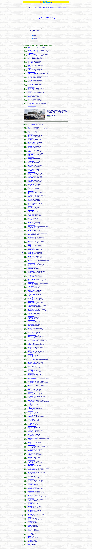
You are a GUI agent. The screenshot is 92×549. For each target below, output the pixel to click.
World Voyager (31, 155)
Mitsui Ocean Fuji (31, 87)
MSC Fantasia (30, 287)
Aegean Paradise (31, 484)
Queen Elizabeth (31, 248)
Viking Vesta (30, 169)
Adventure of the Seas (32, 310)
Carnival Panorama (31, 472)
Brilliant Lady (30, 317)
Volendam (30, 273)
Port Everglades (44, 7)
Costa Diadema (31, 491)
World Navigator (31, 157)
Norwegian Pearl (31, 339)
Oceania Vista (30, 140)
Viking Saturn (30, 173)
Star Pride (30, 207)
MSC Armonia (30, 502)
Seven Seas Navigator (32, 128)
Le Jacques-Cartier (31, 142)
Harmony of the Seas (32, 311)
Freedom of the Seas (32, 466)
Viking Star (30, 185)
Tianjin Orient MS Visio (32, 407)
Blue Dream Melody (32, 519)
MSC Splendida (31, 286)
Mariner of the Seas (32, 377)
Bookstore (64, 7)
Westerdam (30, 313)
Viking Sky (30, 181)
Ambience (30, 303)
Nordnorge (30, 538)
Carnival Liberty (31, 441)
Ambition (29, 272)
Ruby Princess (30, 443)
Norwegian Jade (31, 347)
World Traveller (31, 154)
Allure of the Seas (31, 340)
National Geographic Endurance (34, 51)
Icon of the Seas (31, 233)
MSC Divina (30, 358)
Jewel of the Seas (31, 320)
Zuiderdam (30, 314)
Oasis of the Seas (31, 364)
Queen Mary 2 (30, 188)
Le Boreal (30, 220)
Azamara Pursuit (31, 201)
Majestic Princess (31, 352)
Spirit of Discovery (31, 184)
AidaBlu (29, 529)
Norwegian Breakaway (32, 403)
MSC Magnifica (31, 379)
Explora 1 (29, 97)
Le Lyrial (29, 208)
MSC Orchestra (31, 422)
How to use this (34, 23)
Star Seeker (30, 199)
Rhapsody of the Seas (32, 438)
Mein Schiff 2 (30, 412)
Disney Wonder (31, 192)
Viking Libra (30, 168)
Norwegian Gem (31, 336)
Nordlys (29, 536)
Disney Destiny (31, 135)
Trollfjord (29, 534)
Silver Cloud (30, 95)
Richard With (30, 537)
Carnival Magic (31, 480)
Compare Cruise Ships (58, 7)
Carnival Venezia (31, 514)
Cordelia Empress (31, 510)
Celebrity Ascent (31, 246)
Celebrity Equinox (31, 252)
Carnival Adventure (31, 329)
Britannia (29, 388)
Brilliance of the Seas (32, 337)
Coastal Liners (33, 7)
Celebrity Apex (30, 222)
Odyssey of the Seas (32, 401)
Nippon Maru (30, 138)
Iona (29, 476)
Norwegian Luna (31, 239)
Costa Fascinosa (31, 442)
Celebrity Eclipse (31, 256)
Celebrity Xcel (30, 245)
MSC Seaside (30, 461)
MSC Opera (30, 522)
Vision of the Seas (31, 451)
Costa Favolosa (31, 450)
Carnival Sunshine (31, 508)
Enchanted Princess (32, 363)
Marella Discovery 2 (32, 430)
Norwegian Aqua (31, 241)
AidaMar (29, 525)
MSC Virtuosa (30, 420)
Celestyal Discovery (32, 521)
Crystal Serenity (31, 53)
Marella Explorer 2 (31, 367)
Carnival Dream (31, 474)
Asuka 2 (29, 150)
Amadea (29, 162)
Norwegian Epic (31, 394)
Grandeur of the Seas (32, 468)
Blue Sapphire (30, 195)
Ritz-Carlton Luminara (32, 47)
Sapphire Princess (31, 292)
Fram (29, 447)
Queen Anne (30, 269)
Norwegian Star (31, 351)
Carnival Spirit (30, 298)
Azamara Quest (31, 214)
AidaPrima (30, 489)
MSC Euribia (30, 411)
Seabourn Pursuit (31, 70)
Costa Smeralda (31, 493)
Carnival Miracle (31, 291)
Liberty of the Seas (31, 359)
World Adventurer (31, 151)
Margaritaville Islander (32, 383)
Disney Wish (30, 134)
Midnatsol (30, 533)
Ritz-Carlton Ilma (31, 49)
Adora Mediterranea (32, 324)
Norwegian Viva (31, 237)
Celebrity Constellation (32, 250)
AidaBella (29, 517)
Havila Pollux (30, 427)
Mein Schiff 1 (30, 415)
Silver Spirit (30, 77)
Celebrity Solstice (31, 253)
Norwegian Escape (31, 385)
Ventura (29, 409)
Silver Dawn (30, 91)
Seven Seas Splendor (32, 74)
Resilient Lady (30, 322)
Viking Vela (30, 170)
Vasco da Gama (31, 242)
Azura (29, 397)
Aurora (29, 366)
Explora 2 (29, 96)
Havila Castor (30, 431)
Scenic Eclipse (30, 69)
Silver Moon (30, 89)
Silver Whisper (30, 82)
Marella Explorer (31, 321)
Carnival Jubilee (31, 479)
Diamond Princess (31, 290)
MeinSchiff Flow (31, 282)
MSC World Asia (31, 275)
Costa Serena (30, 457)
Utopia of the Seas (31, 279)
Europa (29, 100)
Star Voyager (30, 354)
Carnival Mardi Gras (32, 488)
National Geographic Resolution (34, 50)
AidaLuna (30, 515)
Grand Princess (31, 316)
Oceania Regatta (31, 197)
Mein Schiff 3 (30, 345)
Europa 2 (29, 58)
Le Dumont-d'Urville (32, 146)
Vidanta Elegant (31, 131)
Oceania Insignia (31, 219)
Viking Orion (30, 180)
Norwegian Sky (31, 371)
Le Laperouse (30, 149)
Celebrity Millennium (32, 267)
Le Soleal (29, 211)
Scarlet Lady (30, 333)
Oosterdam (30, 343)
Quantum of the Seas (32, 432)
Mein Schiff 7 (30, 392)
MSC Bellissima (31, 423)
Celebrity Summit (31, 263)
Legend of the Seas (32, 226)
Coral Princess (31, 230)
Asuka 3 (29, 127)
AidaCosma (30, 503)
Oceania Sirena (31, 216)
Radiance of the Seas (32, 318)
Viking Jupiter (30, 178)
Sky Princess (30, 369)
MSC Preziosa (30, 348)
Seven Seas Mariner (32, 125)
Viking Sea (30, 182)
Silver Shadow (30, 81)
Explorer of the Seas (32, 382)
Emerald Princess (31, 449)
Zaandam (30, 268)
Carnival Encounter (31, 309)
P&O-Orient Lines (51, 7)
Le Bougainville (31, 144)
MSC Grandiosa (31, 424)
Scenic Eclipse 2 (31, 65)
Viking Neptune (31, 174)
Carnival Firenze (31, 513)
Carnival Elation (31, 495)
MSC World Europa (31, 294)
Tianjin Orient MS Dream (33, 360)
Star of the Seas (31, 229)
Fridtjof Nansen (31, 464)
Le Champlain (30, 147)
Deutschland (30, 295)
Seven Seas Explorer (32, 76)
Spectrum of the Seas (32, 375)
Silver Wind (30, 99)
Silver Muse (30, 93)
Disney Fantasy (31, 163)
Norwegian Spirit (31, 381)
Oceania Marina (31, 161)
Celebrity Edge (31, 227)
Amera (29, 196)
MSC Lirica (30, 507)
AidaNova (30, 504)
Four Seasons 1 (31, 59)
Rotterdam (30, 389)
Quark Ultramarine (31, 124)
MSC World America (32, 278)
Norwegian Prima (31, 238)
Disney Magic (30, 193)
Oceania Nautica (31, 212)
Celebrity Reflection (31, 302)
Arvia (29, 473)
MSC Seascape (31, 398)
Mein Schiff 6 (30, 355)
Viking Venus (30, 177)
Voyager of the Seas (32, 446)
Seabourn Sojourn (31, 85)
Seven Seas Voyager (32, 129)
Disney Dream (30, 165)
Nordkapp (30, 541)
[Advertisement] (46, 12)
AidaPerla (30, 487)
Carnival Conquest (31, 460)
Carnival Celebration (32, 485)
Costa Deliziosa (31, 259)
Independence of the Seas (33, 390)
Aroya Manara (30, 200)
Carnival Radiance (31, 492)
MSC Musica (30, 453)
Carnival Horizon (31, 481)
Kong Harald (30, 542)
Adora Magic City (31, 511)
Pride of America (31, 470)
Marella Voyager (31, 301)
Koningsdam (30, 393)
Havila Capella (30, 436)
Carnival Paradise (31, 469)
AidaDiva (29, 518)
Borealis (29, 244)
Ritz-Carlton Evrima (31, 55)
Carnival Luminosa (31, 264)
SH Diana (30, 123)
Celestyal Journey (31, 261)
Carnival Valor (30, 454)
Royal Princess (31, 374)
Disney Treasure (31, 136)
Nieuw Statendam (31, 400)
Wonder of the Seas (32, 283)
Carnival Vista (30, 483)
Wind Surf (30, 234)
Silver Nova (30, 66)
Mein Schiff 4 (30, 341)
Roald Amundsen (31, 465)
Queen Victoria (31, 254)
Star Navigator (30, 191)
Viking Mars (30, 176)
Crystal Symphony (31, 57)
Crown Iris (30, 526)
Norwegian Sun (31, 299)
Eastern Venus (31, 210)
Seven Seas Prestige (32, 54)
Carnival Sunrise (31, 499)
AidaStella (30, 523)
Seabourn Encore (31, 92)
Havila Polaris (30, 428)
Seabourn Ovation (31, 88)
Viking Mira (30, 166)
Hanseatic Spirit (31, 101)
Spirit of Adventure (31, 187)
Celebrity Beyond (31, 249)
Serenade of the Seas (32, 335)
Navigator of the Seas (32, 378)
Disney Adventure (31, 172)
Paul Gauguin (30, 132)
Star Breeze (30, 206)
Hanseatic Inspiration (32, 106)
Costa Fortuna (30, 413)
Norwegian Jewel (31, 328)
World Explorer (31, 158)
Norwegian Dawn (31, 344)
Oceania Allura (31, 139)
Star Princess (30, 326)
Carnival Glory (30, 455)
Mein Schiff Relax (31, 284)
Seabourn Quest (31, 84)
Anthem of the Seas (32, 426)
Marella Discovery (31, 408)
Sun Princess (30, 332)
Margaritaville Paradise (32, 305)
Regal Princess (31, 373)
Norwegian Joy (31, 223)
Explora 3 (29, 68)
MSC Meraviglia (31, 435)
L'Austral (29, 218)
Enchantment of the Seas (33, 496)
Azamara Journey (31, 203)
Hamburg (29, 386)
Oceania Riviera (31, 159)
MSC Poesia (30, 419)
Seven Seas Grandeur (32, 73)
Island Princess (31, 215)
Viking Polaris (30, 61)
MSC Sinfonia (30, 500)
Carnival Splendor (31, 416)
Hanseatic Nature (31, 103)
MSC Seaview (30, 458)
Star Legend (30, 204)
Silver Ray (30, 63)
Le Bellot (29, 143)
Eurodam (29, 288)
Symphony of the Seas (32, 260)
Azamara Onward (31, 225)
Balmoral (29, 530)
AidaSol (29, 527)
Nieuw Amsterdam (31, 280)
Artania (29, 405)
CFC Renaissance (31, 265)
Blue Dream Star (31, 532)
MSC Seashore (31, 404)
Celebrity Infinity (31, 276)
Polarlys (29, 544)
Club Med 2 (30, 231)
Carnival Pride (30, 330)
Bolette (29, 235)
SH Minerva (30, 80)
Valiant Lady (30, 325)
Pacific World (30, 370)
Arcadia (29, 350)
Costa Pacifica (30, 439)
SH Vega (29, 78)
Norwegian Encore (31, 271)
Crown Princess (31, 434)
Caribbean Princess (32, 462)
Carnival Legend (31, 297)
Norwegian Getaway (32, 396)
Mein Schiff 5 (30, 356)
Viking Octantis (30, 62)
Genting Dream (31, 189)
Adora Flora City (31, 506)
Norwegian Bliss (31, 307)
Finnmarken (30, 540)
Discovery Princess (31, 362)
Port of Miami (39, 7)
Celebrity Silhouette (31, 257)
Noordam (29, 306)
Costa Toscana (31, 498)
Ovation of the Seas (32, 417)
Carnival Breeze (31, 477)
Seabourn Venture (31, 72)
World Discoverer (31, 153)
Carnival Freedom (31, 445)
